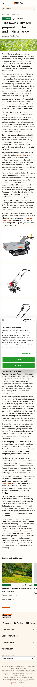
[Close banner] (34, 320)
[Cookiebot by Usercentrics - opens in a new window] (23, 320)
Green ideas (5, 14)
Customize (17, 365)
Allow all (19, 359)
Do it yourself (15, 14)
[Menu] (3, 3)
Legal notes (13, 683)
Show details (26, 353)
